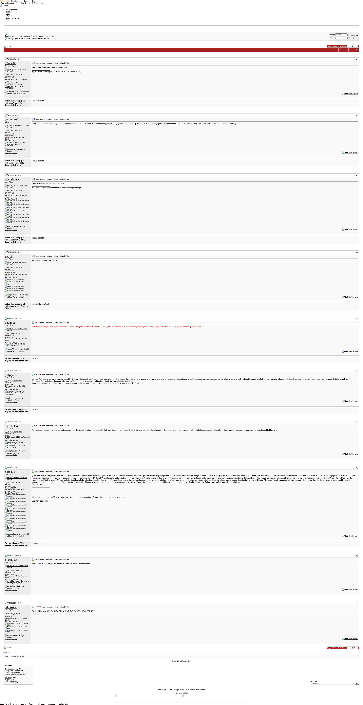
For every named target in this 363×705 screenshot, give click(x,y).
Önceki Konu (176, 661)
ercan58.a (11, 559)
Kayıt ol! (9, 16)
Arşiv (31, 704)
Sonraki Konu (186, 661)
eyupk (34, 101)
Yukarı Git (63, 704)
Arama (9, 20)
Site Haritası (16, 1)
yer (23, 656)
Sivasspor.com (12, 9)
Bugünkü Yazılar (12, 18)
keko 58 (41, 101)
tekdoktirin (11, 607)
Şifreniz (332, 38)
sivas (19, 656)
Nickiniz (332, 35)
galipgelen (11, 375)
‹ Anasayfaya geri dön (9, 3)
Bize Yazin (4, 704)
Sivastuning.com (41, 3)
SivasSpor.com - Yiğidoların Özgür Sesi (24, 36)
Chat (34, 1)
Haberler (43, 36)
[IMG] (7, 681)
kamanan (13, 656)
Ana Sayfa (4, 1)
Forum (26, 1)
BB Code (8, 678)
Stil (357, 50)
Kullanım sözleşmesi (46, 704)
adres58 (10, 471)
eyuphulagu (12, 426)
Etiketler (7, 653)
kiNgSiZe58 (12, 179)
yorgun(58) (11, 119)
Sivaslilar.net (26, 3)
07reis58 (10, 63)
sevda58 (10, 322)
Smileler (7, 679)
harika (7, 656)
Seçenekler (343, 50)
